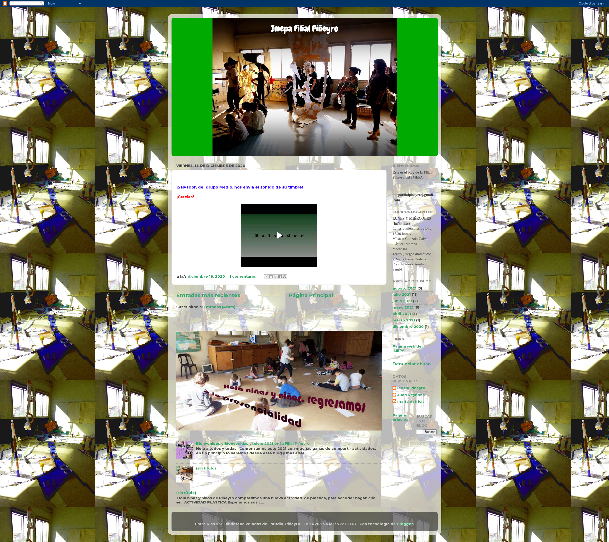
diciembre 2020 (408, 326)
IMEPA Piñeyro (411, 388)
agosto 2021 (405, 288)
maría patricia (411, 401)
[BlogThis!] (271, 276)
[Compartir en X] (275, 276)
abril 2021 (402, 313)
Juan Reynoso (411, 395)
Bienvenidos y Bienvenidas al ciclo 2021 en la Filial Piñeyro (253, 443)
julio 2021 (402, 294)
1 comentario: (243, 276)
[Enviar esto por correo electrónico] (266, 276)
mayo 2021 (403, 307)
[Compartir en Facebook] (280, 276)
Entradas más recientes (208, 295)
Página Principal (311, 295)
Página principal (400, 419)
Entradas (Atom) (220, 307)
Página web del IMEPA (408, 348)
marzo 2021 (404, 320)
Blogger (405, 524)
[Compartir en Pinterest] (284, 276)
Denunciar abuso (412, 363)
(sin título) (206, 468)
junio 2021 (402, 301)
